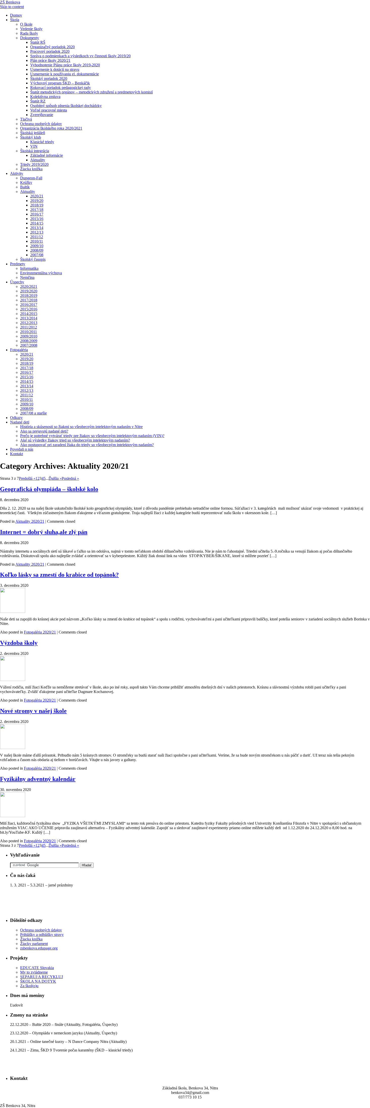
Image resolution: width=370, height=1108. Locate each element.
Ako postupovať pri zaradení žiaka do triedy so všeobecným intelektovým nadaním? (87, 445)
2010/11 (36, 241)
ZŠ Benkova (10, 2)
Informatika (29, 268)
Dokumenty (29, 38)
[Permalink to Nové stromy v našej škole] (12, 748)
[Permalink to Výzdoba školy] (12, 679)
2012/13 (36, 232)
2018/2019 (28, 295)
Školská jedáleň (32, 133)
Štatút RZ (38, 101)
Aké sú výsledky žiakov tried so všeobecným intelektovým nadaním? (75, 440)
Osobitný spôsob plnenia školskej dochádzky (66, 105)
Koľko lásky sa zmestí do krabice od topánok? (59, 574)
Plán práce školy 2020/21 (50, 60)
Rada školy (29, 33)
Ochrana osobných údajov (41, 124)
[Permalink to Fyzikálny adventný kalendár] (12, 816)
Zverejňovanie (41, 115)
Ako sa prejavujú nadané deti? (44, 431)
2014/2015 (28, 313)
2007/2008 (28, 345)
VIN (34, 146)
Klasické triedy (42, 142)
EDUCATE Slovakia (37, 968)
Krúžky (26, 182)
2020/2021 (28, 286)
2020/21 (36, 196)
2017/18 (36, 209)
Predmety (17, 264)
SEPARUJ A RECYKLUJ (41, 977)
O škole (26, 24)
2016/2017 (28, 304)
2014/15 (36, 223)
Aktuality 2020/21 (29, 521)
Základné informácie (46, 155)
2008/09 (36, 250)
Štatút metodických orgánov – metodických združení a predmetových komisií (91, 92)
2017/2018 (28, 300)
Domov (16, 15)
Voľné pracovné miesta (48, 110)
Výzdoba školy (19, 643)
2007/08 (36, 255)
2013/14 (36, 228)
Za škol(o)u (29, 986)
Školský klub (30, 137)
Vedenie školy (31, 29)
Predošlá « (27, 478)
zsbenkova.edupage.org (39, 948)
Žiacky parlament (34, 943)
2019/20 (36, 200)
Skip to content (12, 7)
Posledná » (70, 478)
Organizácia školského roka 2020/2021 (51, 128)
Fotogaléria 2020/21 (40, 632)
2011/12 (36, 237)
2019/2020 (28, 291)
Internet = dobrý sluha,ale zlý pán (43, 532)
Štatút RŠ (37, 42)
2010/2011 (28, 332)
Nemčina (27, 277)
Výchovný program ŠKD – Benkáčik (60, 83)
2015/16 (36, 219)
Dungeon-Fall (31, 178)
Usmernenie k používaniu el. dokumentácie (64, 74)
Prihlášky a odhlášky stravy (42, 934)
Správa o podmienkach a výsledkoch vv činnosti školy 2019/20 (80, 56)
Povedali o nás (21, 449)
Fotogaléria (19, 350)
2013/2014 (28, 318)
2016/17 (36, 214)
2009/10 (36, 246)
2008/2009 (28, 341)
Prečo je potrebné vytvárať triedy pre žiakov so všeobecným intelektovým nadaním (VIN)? (92, 436)
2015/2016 (28, 309)
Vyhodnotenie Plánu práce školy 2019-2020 (65, 65)
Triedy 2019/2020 (34, 164)
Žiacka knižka (31, 169)
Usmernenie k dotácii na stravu (54, 69)
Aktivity (16, 173)
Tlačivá (26, 119)
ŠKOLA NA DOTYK (38, 981)
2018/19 (36, 205)
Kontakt (16, 454)
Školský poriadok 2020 (48, 78)
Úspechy (17, 282)
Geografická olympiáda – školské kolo (49, 489)
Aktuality (37, 160)
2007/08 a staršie (33, 413)
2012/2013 (28, 323)
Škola (14, 20)
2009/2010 (28, 336)
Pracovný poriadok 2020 (49, 51)
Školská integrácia (34, 151)
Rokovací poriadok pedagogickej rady (60, 87)
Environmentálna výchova (41, 273)
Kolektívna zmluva (45, 96)
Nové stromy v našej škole (33, 711)
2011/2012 (28, 327)
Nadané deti (19, 422)
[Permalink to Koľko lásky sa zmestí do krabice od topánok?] (12, 611)
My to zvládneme (34, 972)
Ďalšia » (55, 478)
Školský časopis (33, 259)
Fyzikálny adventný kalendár (38, 779)
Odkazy (16, 417)
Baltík (25, 187)
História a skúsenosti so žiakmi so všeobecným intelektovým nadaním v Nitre (81, 427)
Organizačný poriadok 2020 (52, 47)
